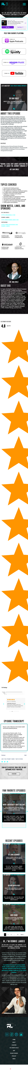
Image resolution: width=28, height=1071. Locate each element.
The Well (25, 1069)
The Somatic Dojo (14, 1047)
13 (17, 934)
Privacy (21, 1066)
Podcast (14, 1056)
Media (14, 1058)
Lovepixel (14, 1069)
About (14, 1042)
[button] (3, 704)
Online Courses (14, 1053)
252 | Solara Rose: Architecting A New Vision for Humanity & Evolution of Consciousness (14, 898)
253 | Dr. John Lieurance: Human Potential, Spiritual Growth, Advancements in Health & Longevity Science (14, 868)
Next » (22, 934)
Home (14, 1039)
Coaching (14, 1045)
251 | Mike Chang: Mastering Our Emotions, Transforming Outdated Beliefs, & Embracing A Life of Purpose (14, 928)
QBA (14, 1050)
